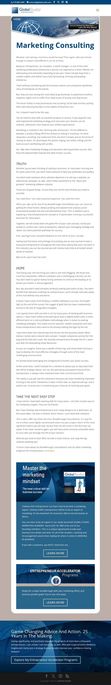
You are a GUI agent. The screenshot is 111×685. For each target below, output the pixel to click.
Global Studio (64, 680)
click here (49, 450)
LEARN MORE (55, 553)
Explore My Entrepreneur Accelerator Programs (45, 660)
